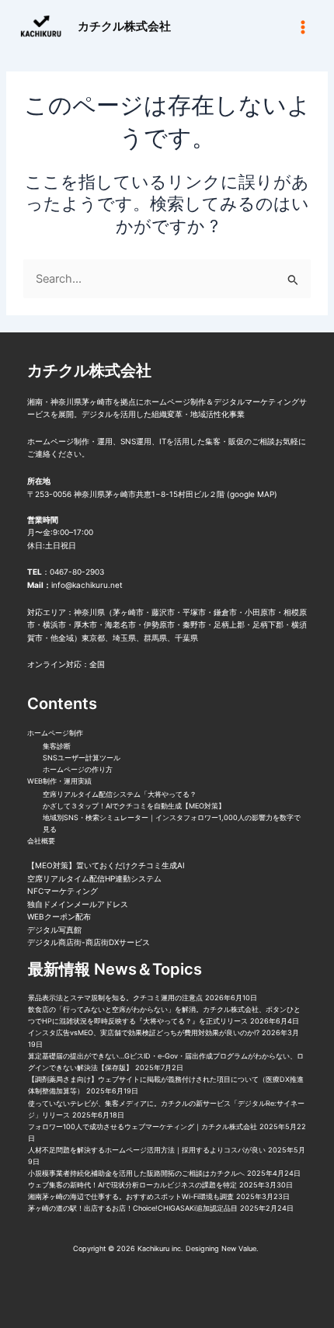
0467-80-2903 (77, 571)
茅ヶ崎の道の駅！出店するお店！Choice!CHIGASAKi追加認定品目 (133, 1208)
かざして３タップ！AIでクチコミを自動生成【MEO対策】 (134, 805)
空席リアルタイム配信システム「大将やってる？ (120, 794)
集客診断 (57, 746)
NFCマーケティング (62, 890)
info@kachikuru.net (87, 584)
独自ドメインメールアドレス (77, 904)
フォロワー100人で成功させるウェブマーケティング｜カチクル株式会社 (142, 1126)
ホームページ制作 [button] (55, 732)
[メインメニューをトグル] (302, 26)
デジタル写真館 (54, 929)
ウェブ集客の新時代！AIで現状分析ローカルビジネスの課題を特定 (132, 1184)
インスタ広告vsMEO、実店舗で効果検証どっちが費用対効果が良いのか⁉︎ (143, 1032)
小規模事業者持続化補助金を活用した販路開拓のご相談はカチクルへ (136, 1173)
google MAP (252, 494)
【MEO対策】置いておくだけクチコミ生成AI (106, 865)
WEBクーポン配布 (59, 916)
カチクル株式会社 (124, 26)
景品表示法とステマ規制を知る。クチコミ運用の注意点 (115, 997)
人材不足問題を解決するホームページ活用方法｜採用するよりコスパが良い (147, 1149)
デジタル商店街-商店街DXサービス (88, 942)
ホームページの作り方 (78, 769)
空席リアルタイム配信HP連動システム (94, 878)
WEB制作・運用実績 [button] (59, 781)
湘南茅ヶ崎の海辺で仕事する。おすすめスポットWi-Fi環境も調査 (131, 1196)
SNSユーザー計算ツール (81, 757)
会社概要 (41, 840)
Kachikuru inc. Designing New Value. (199, 1248)
